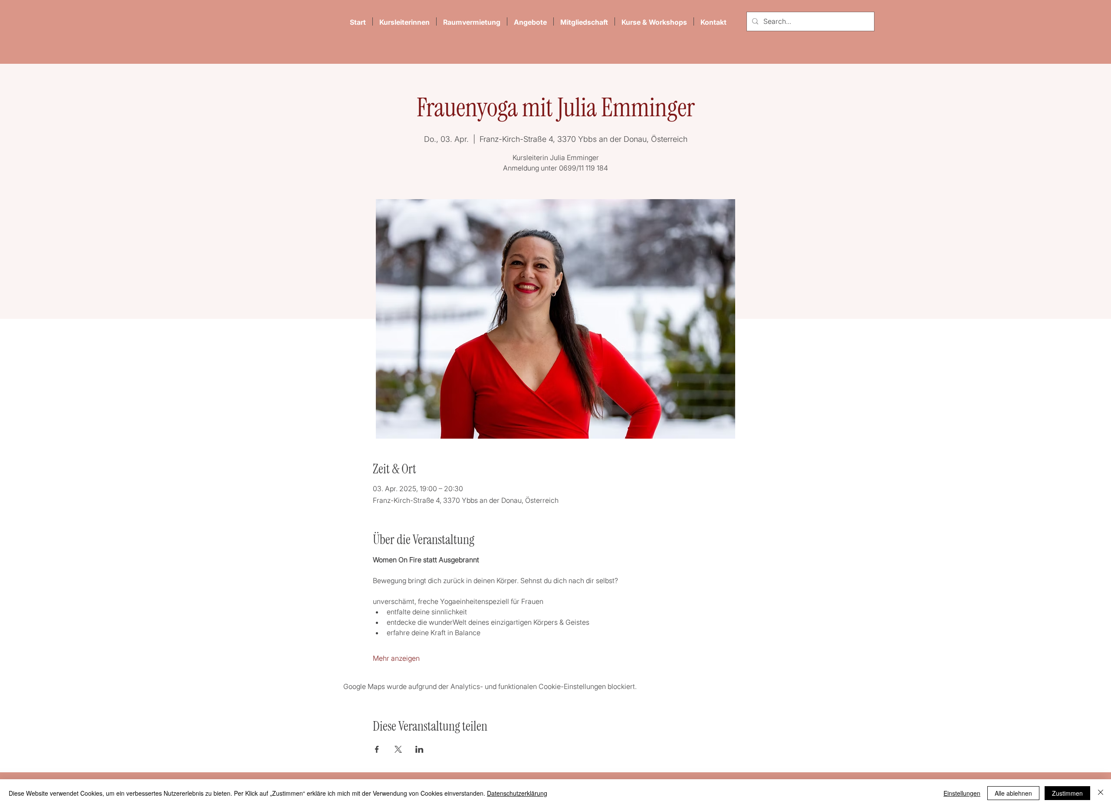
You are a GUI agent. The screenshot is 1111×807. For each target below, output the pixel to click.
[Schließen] (1100, 793)
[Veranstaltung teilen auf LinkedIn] (419, 749)
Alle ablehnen (1013, 793)
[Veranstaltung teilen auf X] (398, 749)
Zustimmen (1067, 793)
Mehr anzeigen (396, 658)
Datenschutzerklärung (517, 793)
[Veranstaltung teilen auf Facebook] (377, 749)
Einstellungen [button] (961, 793)
